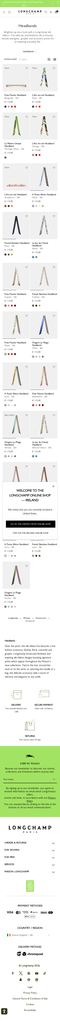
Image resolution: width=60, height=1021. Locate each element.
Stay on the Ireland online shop (30, 533)
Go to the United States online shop (31, 524)
